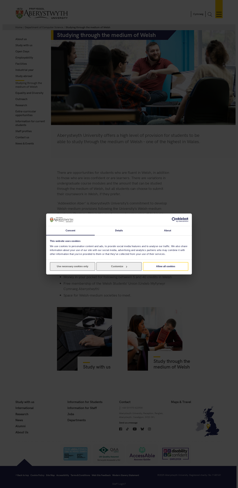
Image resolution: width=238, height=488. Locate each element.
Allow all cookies (165, 266)
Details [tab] (119, 230)
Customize (117, 266)
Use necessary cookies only (72, 266)
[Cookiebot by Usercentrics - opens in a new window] (174, 219)
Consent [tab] (70, 230)
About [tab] (167, 230)
